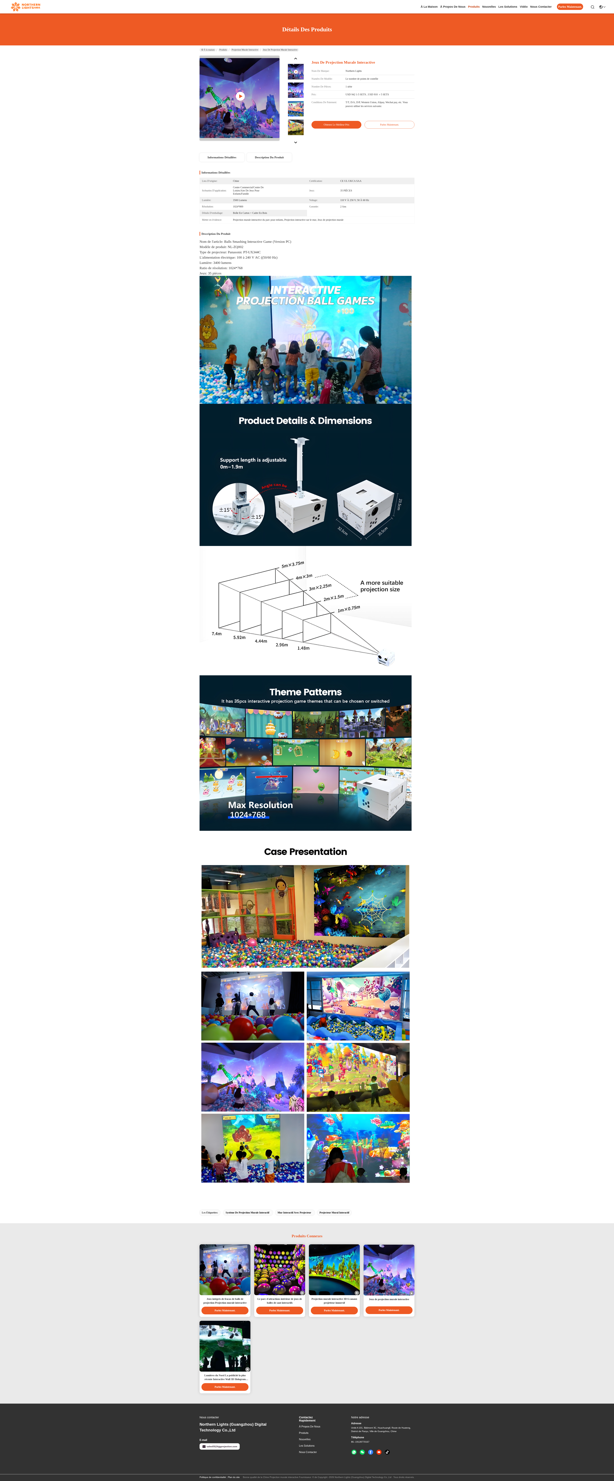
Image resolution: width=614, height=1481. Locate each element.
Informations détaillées (222, 157)
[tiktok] (387, 1452)
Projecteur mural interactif (334, 1212)
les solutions (507, 6)
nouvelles (489, 6)
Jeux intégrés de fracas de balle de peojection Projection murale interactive (225, 1301)
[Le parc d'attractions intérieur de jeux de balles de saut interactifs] (279, 1269)
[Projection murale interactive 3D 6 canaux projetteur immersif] (334, 1269)
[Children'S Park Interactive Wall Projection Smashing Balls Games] (239, 98)
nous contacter (541, 6)
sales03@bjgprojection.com (222, 1446)
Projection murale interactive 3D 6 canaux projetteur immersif (334, 1301)
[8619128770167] (354, 1452)
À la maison (429, 6)
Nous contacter (308, 1452)
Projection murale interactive (245, 50)
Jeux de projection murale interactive (389, 1299)
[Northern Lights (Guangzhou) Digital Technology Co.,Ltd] (25, 7)
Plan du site (234, 1477)
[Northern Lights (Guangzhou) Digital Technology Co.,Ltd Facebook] (371, 1452)
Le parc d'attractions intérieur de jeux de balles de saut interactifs (279, 1301)
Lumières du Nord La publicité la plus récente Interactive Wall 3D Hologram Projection (225, 1377)
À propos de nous (452, 6)
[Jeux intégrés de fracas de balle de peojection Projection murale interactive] (225, 1269)
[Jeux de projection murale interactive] (389, 1270)
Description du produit (269, 157)
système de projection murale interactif (247, 1212)
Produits (223, 50)
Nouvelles (305, 1439)
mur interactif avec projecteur (294, 1212)
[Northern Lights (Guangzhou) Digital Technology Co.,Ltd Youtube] (379, 1452)
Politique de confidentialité (213, 1477)
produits (474, 6)
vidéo (524, 6)
